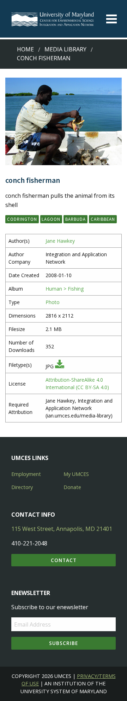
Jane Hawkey (60, 240)
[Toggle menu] (111, 19)
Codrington (22, 219)
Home (25, 49)
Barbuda (75, 219)
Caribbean (103, 219)
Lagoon (51, 219)
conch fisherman (44, 58)
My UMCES (76, 474)
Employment (26, 474)
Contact (64, 560)
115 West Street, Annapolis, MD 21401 (61, 529)
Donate (72, 487)
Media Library (65, 49)
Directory (22, 487)
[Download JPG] (59, 366)
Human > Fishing (65, 288)
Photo (53, 302)
